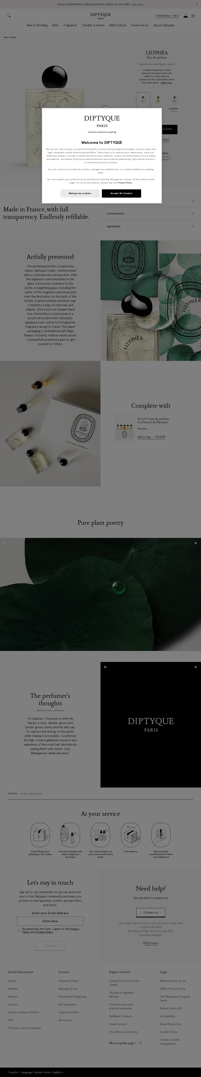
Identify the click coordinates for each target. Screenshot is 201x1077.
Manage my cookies (80, 193)
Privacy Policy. (125, 182)
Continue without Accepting (102, 132)
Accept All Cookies (121, 193)
